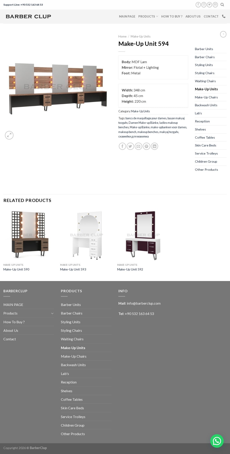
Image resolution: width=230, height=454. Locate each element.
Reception (202, 121)
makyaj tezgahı (168, 132)
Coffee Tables (205, 137)
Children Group (206, 161)
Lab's (198, 113)
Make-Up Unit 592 (130, 269)
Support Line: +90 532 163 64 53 (23, 4)
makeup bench (127, 132)
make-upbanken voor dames (168, 127)
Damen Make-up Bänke (143, 122)
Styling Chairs (205, 73)
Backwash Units (206, 105)
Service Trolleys (206, 153)
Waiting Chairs (205, 81)
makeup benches (147, 132)
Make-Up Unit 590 (16, 269)
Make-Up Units (140, 36)
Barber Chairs (205, 57)
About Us (193, 16)
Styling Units (204, 65)
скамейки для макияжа (133, 136)
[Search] (222, 4)
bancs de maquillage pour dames (146, 118)
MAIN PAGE (127, 16)
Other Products (206, 169)
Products (146, 16)
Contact (211, 16)
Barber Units (204, 49)
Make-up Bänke (140, 127)
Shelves (200, 129)
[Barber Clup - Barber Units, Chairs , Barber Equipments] (28, 16)
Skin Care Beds (205, 145)
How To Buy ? (171, 16)
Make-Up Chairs (206, 97)
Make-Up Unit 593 (73, 269)
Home (122, 36)
